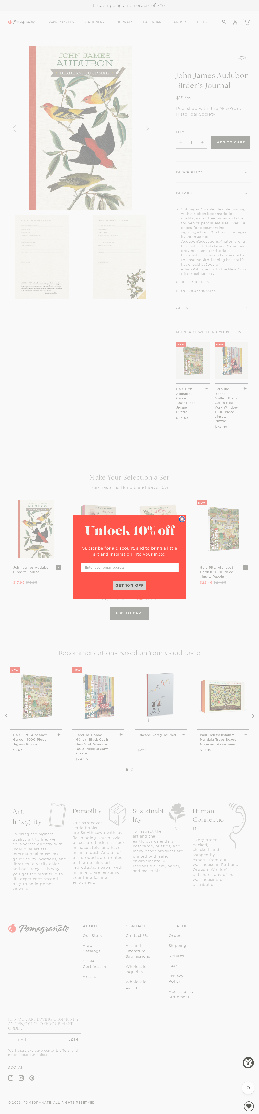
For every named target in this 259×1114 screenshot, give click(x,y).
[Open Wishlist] (249, 1106)
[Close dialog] (181, 519)
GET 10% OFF (129, 585)
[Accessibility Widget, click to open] (248, 1062)
